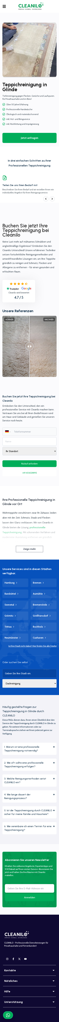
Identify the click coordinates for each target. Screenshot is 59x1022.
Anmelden (29, 897)
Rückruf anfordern (29, 463)
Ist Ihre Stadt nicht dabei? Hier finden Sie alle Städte (32, 646)
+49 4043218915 (29, 472)
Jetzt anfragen (29, 138)
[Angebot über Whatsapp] (8, 1015)
